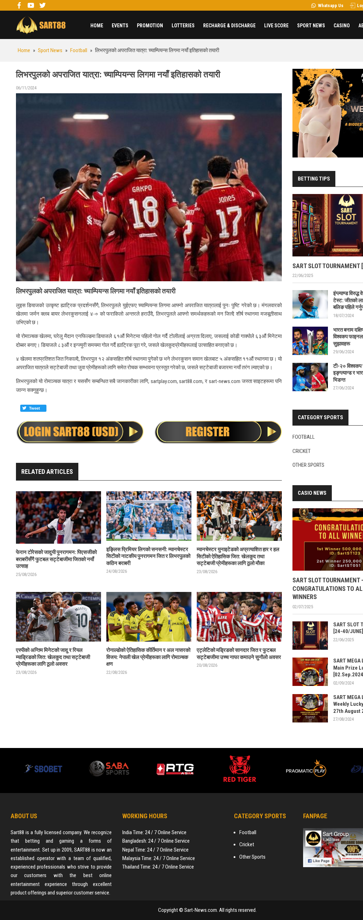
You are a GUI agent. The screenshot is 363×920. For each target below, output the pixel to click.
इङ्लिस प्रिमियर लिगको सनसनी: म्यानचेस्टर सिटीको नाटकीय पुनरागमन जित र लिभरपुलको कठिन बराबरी (148, 556)
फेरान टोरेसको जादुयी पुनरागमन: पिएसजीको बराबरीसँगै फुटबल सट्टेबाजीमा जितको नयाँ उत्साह (56, 559)
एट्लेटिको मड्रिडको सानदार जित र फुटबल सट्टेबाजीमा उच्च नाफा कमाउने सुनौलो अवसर (239, 653)
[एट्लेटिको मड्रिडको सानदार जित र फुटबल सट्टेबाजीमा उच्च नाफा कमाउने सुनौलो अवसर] (239, 617)
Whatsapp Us (331, 5)
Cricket (301, 451)
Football (303, 437)
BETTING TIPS (314, 179)
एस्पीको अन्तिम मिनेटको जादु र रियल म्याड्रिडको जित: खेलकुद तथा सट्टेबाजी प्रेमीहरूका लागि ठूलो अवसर (53, 657)
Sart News (41, 25)
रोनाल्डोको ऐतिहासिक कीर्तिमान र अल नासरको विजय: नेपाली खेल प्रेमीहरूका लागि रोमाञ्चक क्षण (148, 657)
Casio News (312, 493)
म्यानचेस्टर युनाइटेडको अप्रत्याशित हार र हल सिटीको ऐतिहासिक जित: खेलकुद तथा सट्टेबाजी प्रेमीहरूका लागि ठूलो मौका (238, 556)
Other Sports (308, 465)
